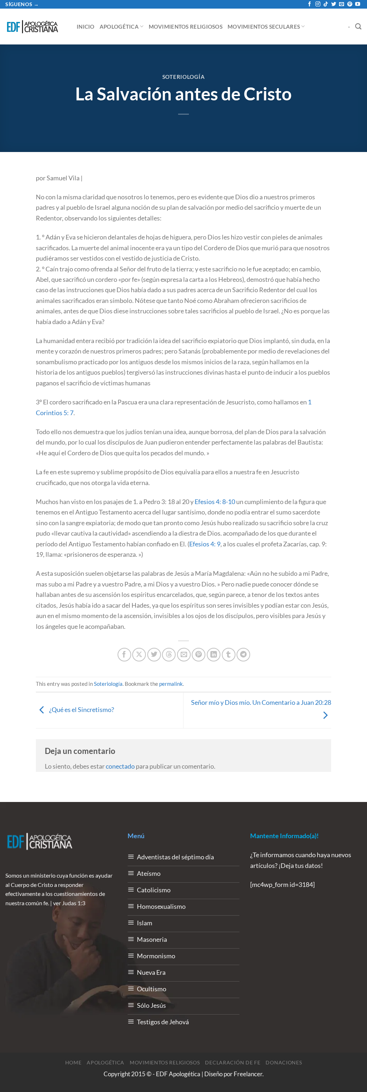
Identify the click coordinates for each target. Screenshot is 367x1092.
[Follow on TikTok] (325, 4)
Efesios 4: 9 (204, 544)
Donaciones (284, 1062)
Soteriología (183, 76)
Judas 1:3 (73, 902)
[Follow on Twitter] (333, 4)
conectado (120, 766)
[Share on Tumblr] (228, 654)
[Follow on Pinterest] (349, 4)
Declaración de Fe (232, 1062)
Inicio (86, 26)
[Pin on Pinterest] (198, 654)
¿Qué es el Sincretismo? (81, 709)
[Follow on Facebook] (309, 4)
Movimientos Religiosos (186, 26)
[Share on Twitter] (154, 654)
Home (73, 1062)
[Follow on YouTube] (357, 4)
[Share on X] (139, 654)
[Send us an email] (341, 4)
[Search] (358, 26)
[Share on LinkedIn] (213, 654)
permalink (171, 683)
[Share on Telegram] (243, 654)
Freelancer (248, 1074)
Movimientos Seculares (264, 26)
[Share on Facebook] (124, 654)
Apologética (119, 26)
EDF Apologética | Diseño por (195, 1074)
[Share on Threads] (169, 654)
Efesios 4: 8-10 (215, 501)
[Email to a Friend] (184, 654)
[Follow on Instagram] (317, 4)
